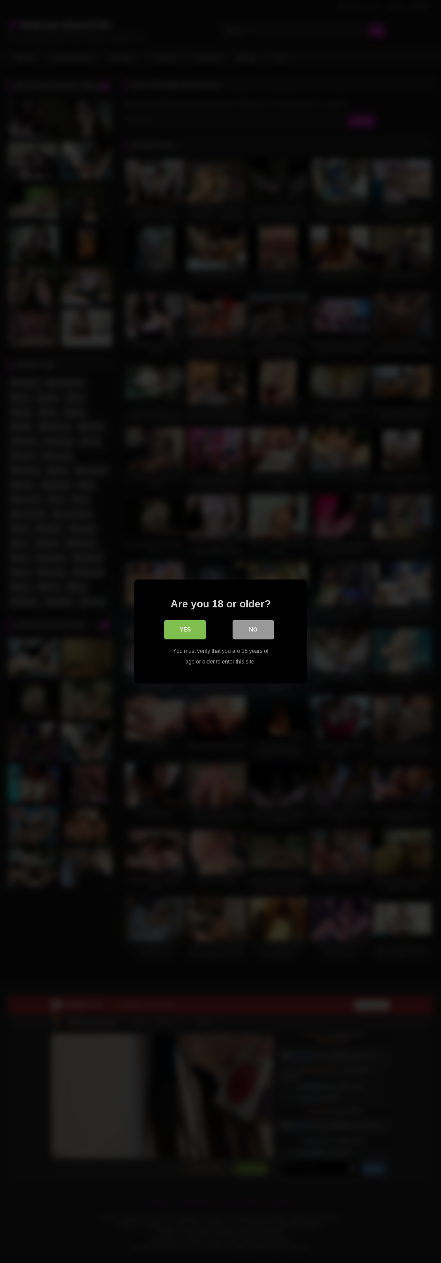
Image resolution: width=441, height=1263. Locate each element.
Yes (185, 630)
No (253, 630)
